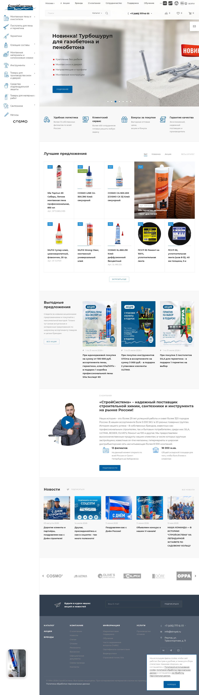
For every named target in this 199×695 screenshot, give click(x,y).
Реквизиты (75, 647)
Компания (76, 625)
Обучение (108, 638)
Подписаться (172, 604)
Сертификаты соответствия (116, 649)
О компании (76, 631)
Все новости (188, 490)
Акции (48, 631)
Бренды (49, 637)
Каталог (49, 625)
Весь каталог (188, 154)
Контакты (74, 667)
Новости (74, 635)
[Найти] (106, 13)
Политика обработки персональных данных (68, 684)
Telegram (171, 650)
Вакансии (75, 651)
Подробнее (62, 89)
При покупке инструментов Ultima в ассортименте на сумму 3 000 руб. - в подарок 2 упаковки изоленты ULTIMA (138, 362)
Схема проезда (77, 663)
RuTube (178, 650)
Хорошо (171, 684)
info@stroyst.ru (173, 631)
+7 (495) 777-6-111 (139, 13)
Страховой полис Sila (113, 657)
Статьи (73, 639)
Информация (111, 625)
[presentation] (43, 576)
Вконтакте (163, 650)
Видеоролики (110, 653)
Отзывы (73, 643)
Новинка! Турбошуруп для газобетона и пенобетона (82, 41)
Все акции (52, 342)
